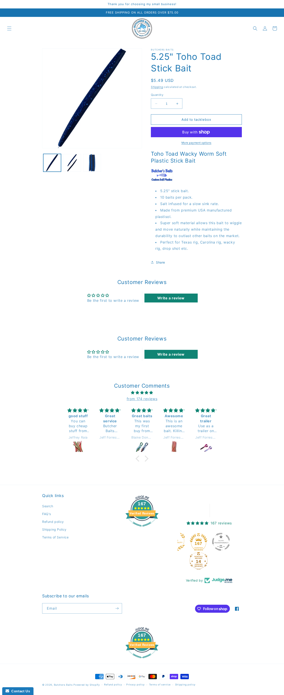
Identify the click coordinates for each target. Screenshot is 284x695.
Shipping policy (185, 684)
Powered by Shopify (86, 684)
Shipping (157, 87)
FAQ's (46, 514)
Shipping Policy (54, 529)
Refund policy (53, 522)
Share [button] (160, 262)
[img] (142, 392)
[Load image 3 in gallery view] (92, 163)
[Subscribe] (117, 608)
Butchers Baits (63, 684)
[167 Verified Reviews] (142, 528)
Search (47, 506)
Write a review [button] (170, 298)
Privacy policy (135, 684)
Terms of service (160, 684)
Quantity (157, 95)
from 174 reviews (142, 399)
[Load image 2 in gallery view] (72, 163)
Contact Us (19, 691)
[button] (9, 28)
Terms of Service (55, 537)
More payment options (196, 142)
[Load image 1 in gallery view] (52, 163)
